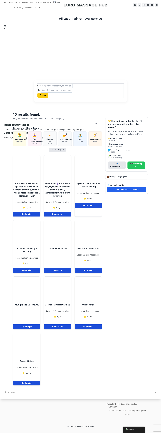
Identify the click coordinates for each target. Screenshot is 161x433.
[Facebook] (135, 5)
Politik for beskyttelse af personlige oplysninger (121, 405)
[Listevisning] (100, 124)
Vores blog (18, 7)
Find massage (10, 2)
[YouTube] (152, 5)
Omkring (29, 7)
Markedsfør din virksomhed (127, 189)
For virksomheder (26, 2)
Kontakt (38, 7)
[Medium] (156, 5)
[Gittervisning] (96, 124)
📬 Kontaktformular (117, 165)
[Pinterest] (148, 5)
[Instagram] (144, 5)
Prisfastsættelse (43, 2)
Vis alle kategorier (57, 150)
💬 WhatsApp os (136, 165)
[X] (139, 5)
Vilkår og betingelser (137, 411)
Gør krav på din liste (117, 411)
